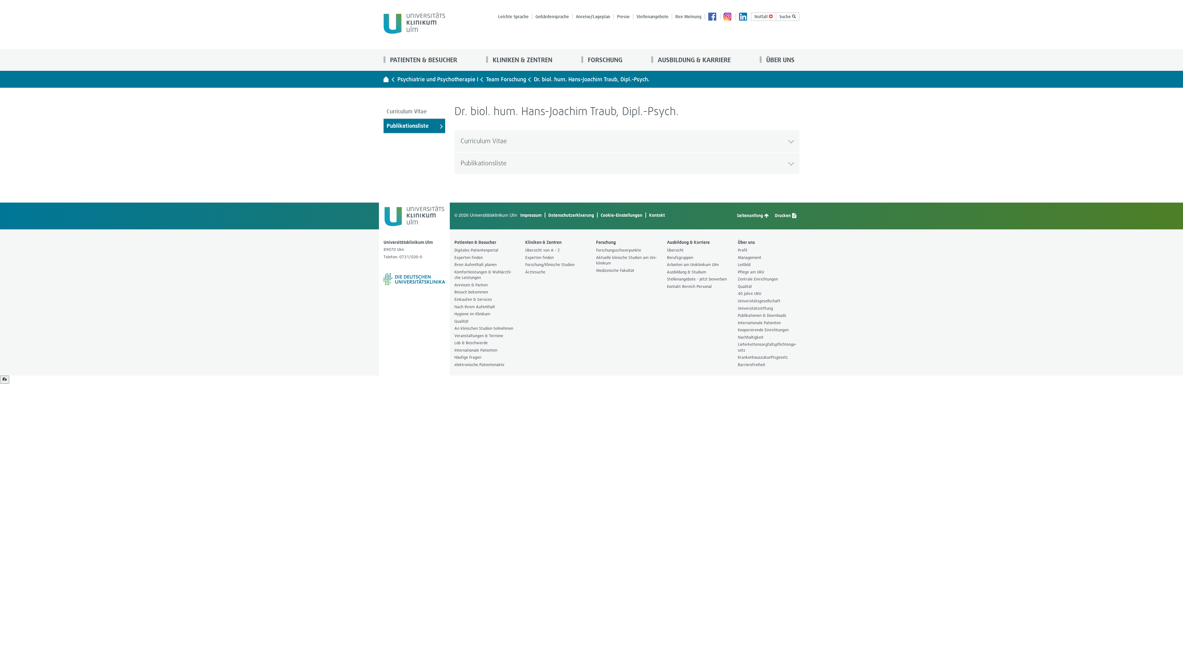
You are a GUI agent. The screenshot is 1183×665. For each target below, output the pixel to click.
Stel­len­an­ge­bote (652, 16)
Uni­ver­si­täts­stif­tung (755, 308)
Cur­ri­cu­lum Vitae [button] (484, 141)
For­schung (604, 60)
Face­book (712, 17)
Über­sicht (675, 250)
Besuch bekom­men (471, 292)
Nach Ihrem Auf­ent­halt (474, 306)
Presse (623, 16)
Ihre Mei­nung (688, 16)
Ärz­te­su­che (535, 272)
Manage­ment (749, 257)
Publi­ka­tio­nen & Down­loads (762, 315)
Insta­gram (728, 17)
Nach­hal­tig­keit (750, 337)
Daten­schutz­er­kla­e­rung (571, 215)
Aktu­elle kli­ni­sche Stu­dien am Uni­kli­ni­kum (626, 260)
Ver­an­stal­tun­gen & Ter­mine (478, 335)
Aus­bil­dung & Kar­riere (693, 60)
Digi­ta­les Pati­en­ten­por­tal (476, 250)
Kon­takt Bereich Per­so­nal (689, 286)
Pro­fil (742, 250)
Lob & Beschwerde (471, 343)
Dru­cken (783, 215)
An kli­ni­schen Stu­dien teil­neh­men (483, 328)
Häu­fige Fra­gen (467, 357)
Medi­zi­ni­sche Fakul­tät (615, 270)
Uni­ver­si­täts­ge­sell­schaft (759, 301)
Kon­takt (657, 215)
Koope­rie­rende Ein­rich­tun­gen (763, 330)
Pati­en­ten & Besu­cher (422, 60)
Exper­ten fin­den (468, 257)
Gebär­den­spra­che (552, 16)
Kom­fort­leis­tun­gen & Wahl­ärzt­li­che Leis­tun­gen (483, 275)
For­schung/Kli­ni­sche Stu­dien (550, 264)
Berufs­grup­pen (680, 257)
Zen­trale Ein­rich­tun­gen (758, 279)
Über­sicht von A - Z (542, 250)
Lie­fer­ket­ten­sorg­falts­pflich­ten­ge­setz (767, 347)
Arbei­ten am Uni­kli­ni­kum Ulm (693, 264)
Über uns (780, 60)
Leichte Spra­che (513, 16)
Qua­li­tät (461, 321)
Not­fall (761, 16)
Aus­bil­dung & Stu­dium (686, 272)
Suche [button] (785, 16)
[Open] (4, 380)
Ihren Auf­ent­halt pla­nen (475, 264)
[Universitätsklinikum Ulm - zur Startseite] (386, 79)
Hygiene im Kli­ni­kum (472, 314)
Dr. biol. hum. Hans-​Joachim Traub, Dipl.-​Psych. (591, 79)
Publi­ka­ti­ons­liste (408, 125)
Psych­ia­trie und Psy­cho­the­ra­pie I (437, 79)
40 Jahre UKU (749, 293)
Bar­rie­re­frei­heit (751, 364)
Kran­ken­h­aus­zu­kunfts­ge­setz (763, 357)
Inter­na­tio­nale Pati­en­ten (475, 350)
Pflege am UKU (751, 272)
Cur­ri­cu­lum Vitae (407, 111)
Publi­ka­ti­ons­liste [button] (484, 163)
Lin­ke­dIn (743, 17)
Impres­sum (531, 215)
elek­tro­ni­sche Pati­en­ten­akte (479, 364)
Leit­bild (744, 264)
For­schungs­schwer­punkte (618, 250)
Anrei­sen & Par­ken (471, 285)
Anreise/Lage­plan (593, 16)
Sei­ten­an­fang (750, 215)
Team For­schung (506, 79)
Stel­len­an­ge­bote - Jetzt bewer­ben (697, 279)
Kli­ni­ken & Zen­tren (521, 60)
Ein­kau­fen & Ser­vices (473, 299)
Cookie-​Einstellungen (621, 215)
